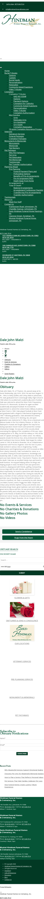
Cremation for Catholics (24, 103)
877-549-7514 (26, 807)
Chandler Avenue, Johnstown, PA (23, 209)
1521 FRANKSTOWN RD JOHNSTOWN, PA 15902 (24, 29)
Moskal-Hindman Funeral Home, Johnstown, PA (22, 219)
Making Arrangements (23, 188)
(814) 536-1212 (9, 856)
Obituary (8, 360)
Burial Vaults (14, 80)
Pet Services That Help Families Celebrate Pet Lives (23, 781)
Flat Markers (14, 148)
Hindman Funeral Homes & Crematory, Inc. (18, 866)
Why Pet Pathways (17, 152)
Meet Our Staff (15, 202)
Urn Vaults (18, 124)
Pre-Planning (14, 169)
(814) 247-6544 (11, 50)
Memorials (13, 145)
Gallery (7, 367)
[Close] (1, 67)
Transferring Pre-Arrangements (27, 192)
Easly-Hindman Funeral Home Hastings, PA (26, 212)
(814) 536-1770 (11, 40)
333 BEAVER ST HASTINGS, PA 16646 (20, 48)
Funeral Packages (16, 136)
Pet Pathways (10, 150)
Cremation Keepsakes (23, 127)
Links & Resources (10, 873)
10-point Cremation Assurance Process (25, 129)
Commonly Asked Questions (21, 87)
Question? (8, 871)
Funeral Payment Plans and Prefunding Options (25, 172)
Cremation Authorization (24, 113)
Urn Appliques (20, 122)
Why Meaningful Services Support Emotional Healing (24, 770)
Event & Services (11, 362)
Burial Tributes (11, 73)
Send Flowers (9, 374)
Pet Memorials (15, 160)
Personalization (15, 82)
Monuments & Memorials (15, 141)
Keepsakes (13, 85)
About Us (8, 199)
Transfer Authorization (23, 195)
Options (12, 75)
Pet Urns (12, 155)
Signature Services (17, 134)
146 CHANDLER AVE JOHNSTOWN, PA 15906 (22, 38)
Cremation (9, 92)
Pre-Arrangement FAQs (23, 178)
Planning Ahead (11, 167)
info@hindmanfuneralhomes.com (17, 9)
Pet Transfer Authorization (20, 164)
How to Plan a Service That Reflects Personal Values (24, 777)
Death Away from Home (24, 181)
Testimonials (14, 162)
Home (7, 70)
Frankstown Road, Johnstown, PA (23, 206)
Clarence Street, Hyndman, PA (21, 216)
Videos (7, 369)
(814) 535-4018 (11, 31)
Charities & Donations (13, 364)
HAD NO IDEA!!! (20, 96)
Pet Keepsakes (15, 157)
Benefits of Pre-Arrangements (26, 176)
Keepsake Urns (20, 120)
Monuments (14, 143)
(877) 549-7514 (19, 4)
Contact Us (9, 204)
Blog (6, 877)
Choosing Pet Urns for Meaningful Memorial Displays (24, 774)
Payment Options (21, 101)
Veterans (8, 131)
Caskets (12, 78)
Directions (8, 875)
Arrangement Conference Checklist (28, 190)
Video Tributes (15, 89)
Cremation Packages (17, 138)
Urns (16, 117)
